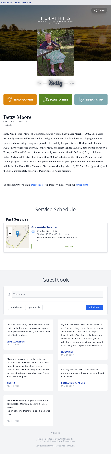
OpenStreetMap (58, 446)
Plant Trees (68, 246)
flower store (82, 184)
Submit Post (94, 307)
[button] (17, 234)
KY (38, 240)
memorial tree (38, 184)
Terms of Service (63, 441)
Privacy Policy (47, 441)
